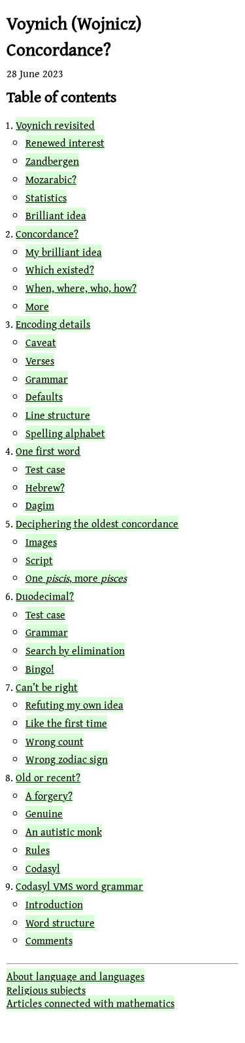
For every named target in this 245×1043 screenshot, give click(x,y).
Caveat (40, 342)
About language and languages (75, 976)
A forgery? (49, 796)
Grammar (46, 379)
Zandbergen (52, 161)
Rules (37, 850)
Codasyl (42, 868)
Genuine (44, 813)
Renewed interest (65, 142)
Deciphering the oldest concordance (97, 523)
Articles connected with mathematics (90, 1003)
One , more (76, 578)
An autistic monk (63, 832)
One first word (48, 451)
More (37, 306)
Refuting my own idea (74, 705)
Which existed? (59, 269)
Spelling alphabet (65, 433)
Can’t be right (47, 687)
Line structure (57, 415)
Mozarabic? (50, 179)
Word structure (60, 922)
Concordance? (47, 233)
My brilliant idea (63, 252)
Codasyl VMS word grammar (79, 886)
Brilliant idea (55, 215)
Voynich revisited (55, 125)
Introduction (54, 904)
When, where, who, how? (81, 288)
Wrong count (54, 741)
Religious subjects (46, 990)
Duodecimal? (45, 596)
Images (41, 542)
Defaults (44, 396)
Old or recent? (48, 777)
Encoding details (53, 324)
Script (39, 560)
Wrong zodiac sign (66, 759)
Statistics (46, 197)
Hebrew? (45, 487)
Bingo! (39, 669)
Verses (39, 360)
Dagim (39, 505)
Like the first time (66, 723)
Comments (49, 940)
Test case (45, 469)
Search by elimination (75, 650)
